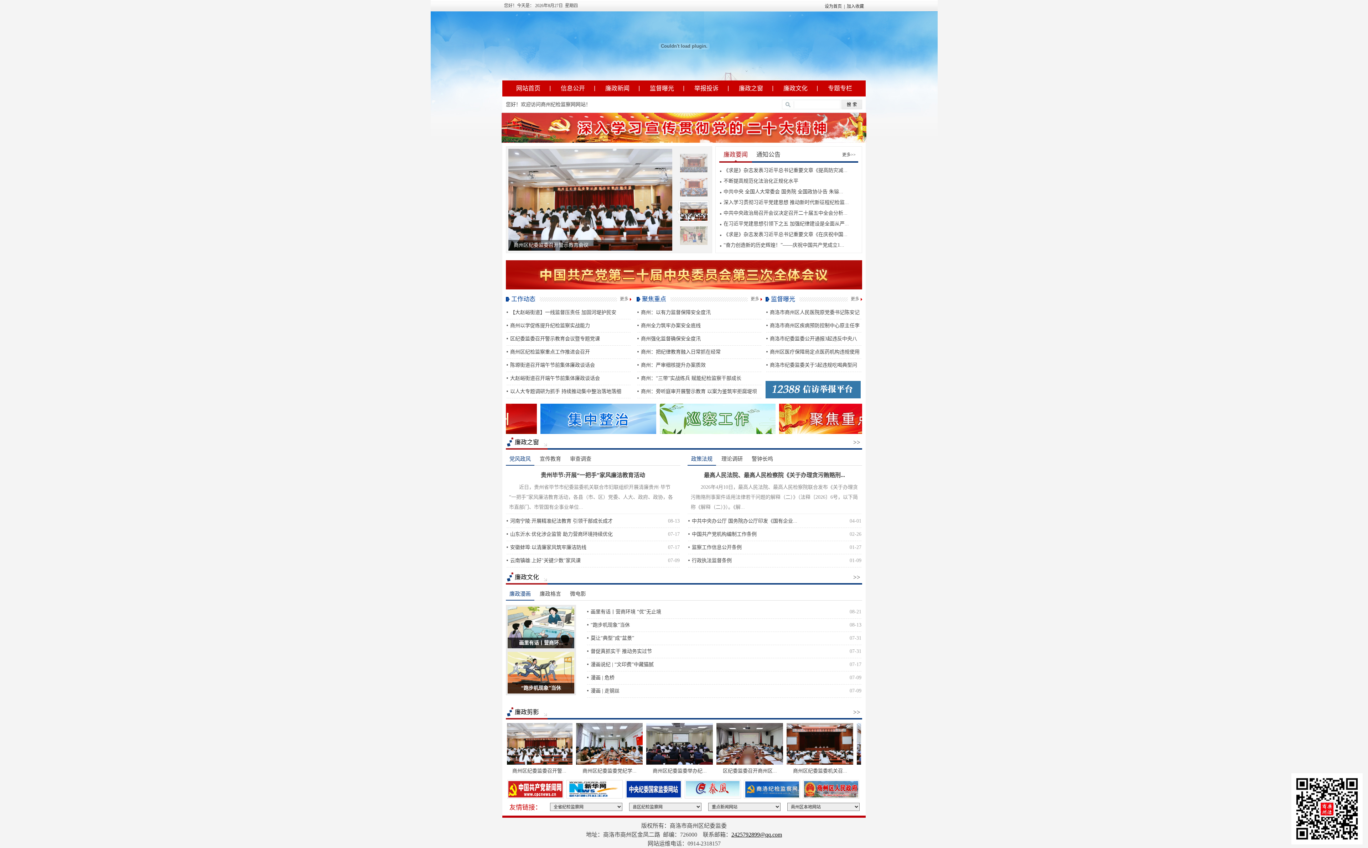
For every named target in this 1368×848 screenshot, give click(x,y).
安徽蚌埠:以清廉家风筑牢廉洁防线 (548, 547)
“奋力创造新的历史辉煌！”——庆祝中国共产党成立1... (784, 245)
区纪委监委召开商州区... (717, 771)
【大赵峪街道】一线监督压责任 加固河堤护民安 (563, 312)
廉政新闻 (617, 88)
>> (856, 442)
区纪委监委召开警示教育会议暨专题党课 (555, 338)
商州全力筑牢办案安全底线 (671, 325)
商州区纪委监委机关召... (787, 771)
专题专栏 (840, 88)
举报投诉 (706, 88)
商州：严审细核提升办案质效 (673, 365)
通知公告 (768, 154)
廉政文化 (795, 88)
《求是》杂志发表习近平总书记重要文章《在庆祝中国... (786, 234)
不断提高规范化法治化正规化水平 (761, 181)
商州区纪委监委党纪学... (577, 771)
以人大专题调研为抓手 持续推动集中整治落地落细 (565, 391)
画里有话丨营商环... (541, 642)
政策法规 (701, 459)
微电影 (578, 594)
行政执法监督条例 (712, 560)
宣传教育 (550, 459)
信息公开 (573, 88)
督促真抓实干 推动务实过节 (621, 651)
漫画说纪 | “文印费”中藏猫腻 (622, 664)
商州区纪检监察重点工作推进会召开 (550, 352)
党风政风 (520, 459)
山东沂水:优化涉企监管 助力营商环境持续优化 (561, 534)
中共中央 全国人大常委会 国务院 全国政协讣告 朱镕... (783, 191)
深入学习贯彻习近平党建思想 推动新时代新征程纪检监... (786, 202)
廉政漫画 (520, 594)
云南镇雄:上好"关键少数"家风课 (545, 560)
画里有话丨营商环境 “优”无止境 (626, 611)
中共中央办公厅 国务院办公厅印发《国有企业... (744, 521)
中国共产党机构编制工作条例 (724, 534)
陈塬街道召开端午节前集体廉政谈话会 (552, 365)
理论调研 (732, 459)
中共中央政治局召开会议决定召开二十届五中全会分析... (786, 213)
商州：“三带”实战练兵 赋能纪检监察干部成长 (691, 378)
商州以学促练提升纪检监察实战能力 (550, 325)
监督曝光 (662, 88)
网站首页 (528, 88)
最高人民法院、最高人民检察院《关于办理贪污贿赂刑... (774, 475)
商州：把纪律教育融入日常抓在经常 (681, 352)
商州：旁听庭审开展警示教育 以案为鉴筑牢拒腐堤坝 (699, 391)
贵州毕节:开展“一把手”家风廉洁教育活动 (593, 475)
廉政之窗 (751, 88)
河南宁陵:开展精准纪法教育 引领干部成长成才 (561, 521)
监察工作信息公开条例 (717, 547)
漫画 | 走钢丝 (605, 690)
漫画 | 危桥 (603, 677)
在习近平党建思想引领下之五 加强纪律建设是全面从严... (786, 223)
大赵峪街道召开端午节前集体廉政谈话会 (555, 378)
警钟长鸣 (762, 459)
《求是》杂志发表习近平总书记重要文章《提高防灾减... (786, 170)
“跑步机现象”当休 (541, 688)
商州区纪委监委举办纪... (647, 771)
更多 (624, 299)
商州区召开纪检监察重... (857, 771)
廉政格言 (550, 594)
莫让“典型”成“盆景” (612, 638)
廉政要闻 (736, 154)
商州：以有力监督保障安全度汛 (676, 312)
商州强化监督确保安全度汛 (671, 338)
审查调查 (580, 459)
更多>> (849, 154)
